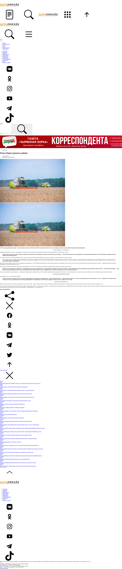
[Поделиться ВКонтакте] (61, 335)
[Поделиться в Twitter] (61, 355)
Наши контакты (6, 47)
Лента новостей (6, 44)
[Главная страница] (48, 19)
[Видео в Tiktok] (61, 118)
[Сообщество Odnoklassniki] (61, 79)
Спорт (4, 61)
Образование (5, 57)
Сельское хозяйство (7, 59)
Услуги (4, 45)
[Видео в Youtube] (61, 98)
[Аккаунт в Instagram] (61, 89)
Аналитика (5, 52)
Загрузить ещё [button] (3, 467)
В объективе (5, 60)
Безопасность (5, 56)
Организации (5, 48)
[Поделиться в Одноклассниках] (61, 325)
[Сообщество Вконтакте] (61, 69)
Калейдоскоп (5, 55)
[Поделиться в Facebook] (61, 315)
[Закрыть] (0, 41)
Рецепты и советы (6, 62)
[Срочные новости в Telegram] (61, 108)
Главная (4, 43)
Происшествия (6, 54)
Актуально (5, 51)
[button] (9, 19)
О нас (4, 46)
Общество (5, 53)
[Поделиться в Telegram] (61, 345)
